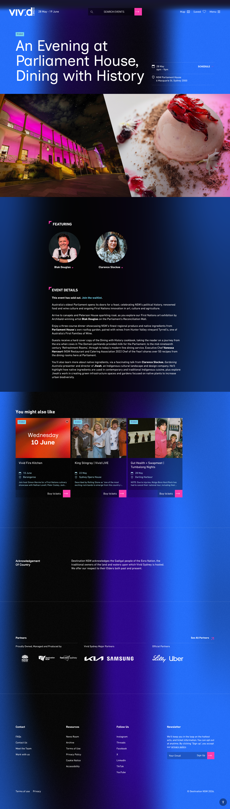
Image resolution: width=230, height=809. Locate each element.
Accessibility (73, 766)
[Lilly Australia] (159, 658)
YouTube (121, 772)
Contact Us (21, 743)
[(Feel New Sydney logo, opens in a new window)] (68, 658)
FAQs (18, 737)
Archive (70, 743)
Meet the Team (24, 748)
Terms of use (23, 791)
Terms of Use (73, 748)
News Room (72, 737)
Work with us (23, 754)
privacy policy (178, 747)
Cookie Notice (73, 760)
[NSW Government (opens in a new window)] (25, 658)
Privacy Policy (73, 754)
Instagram (122, 737)
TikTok (120, 766)
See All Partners (200, 638)
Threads (121, 743)
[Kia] (94, 658)
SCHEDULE (204, 66)
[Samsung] (120, 658)
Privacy (37, 791)
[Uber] (176, 658)
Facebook (122, 748)
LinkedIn (121, 760)
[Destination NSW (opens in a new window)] (46, 658)
